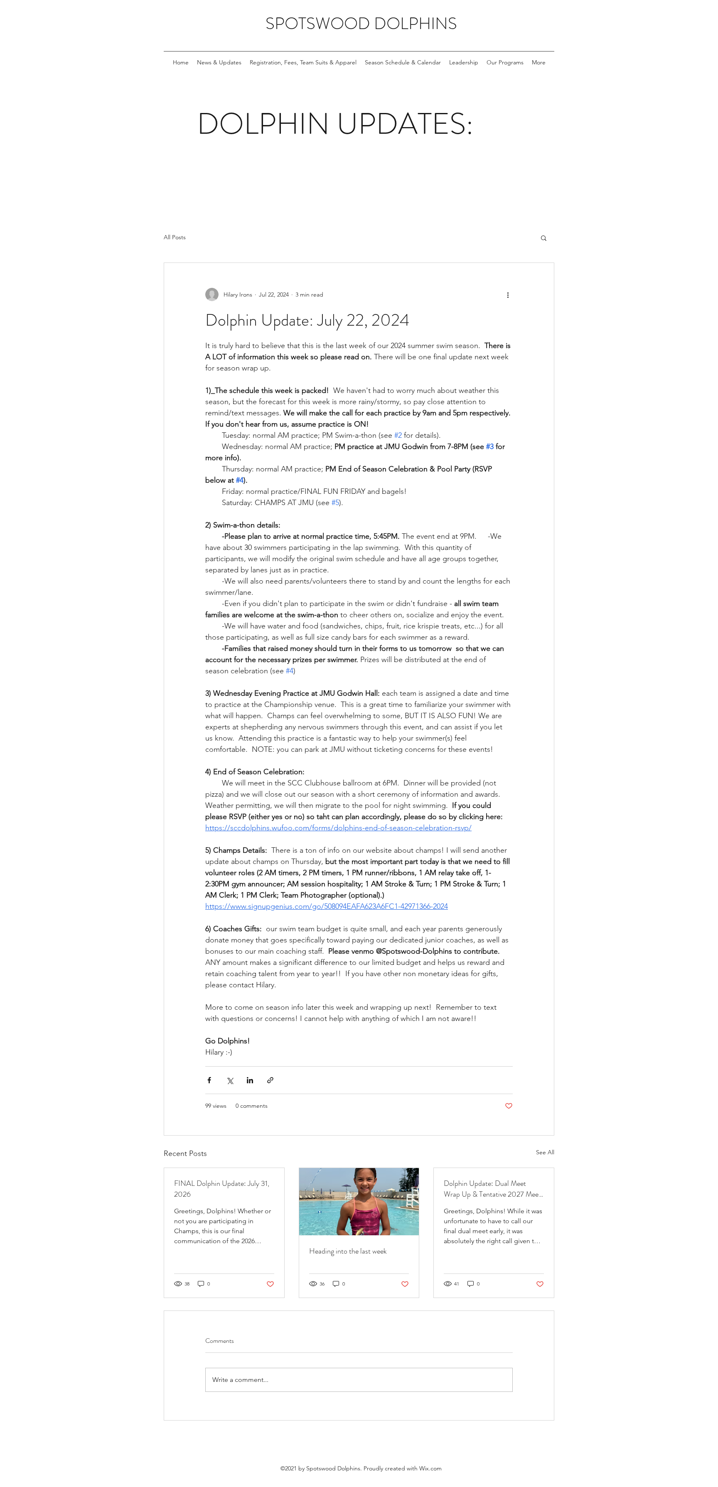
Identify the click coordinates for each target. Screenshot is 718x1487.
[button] (544, 237)
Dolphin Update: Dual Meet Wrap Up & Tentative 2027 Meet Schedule (492, 1189)
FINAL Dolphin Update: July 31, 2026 (221, 1189)
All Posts (175, 237)
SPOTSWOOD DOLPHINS (361, 23)
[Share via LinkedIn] (250, 1080)
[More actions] (508, 294)
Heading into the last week (348, 1251)
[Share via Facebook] (209, 1080)
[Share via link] (270, 1080)
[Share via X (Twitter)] (230, 1080)
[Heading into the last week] (359, 1201)
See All (545, 1152)
